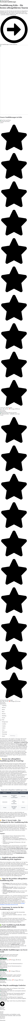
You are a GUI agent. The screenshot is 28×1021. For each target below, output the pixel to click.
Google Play (16, 912)
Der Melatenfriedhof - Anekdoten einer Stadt (10, 414)
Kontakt (2, 1011)
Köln (1, 409)
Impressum (2, 1018)
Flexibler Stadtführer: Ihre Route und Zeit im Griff (12, 904)
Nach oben (2, 1007)
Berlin (1, 959)
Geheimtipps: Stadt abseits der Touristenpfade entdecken (12, 993)
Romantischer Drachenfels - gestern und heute (10, 976)
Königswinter (2, 980)
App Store (8, 912)
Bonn (1, 971)
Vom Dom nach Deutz (5, 121)
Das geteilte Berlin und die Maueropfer (8, 956)
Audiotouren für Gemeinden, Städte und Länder (10, 1015)
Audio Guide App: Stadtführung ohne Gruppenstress (11, 997)
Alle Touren (2, 1009)
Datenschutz (2, 1020)
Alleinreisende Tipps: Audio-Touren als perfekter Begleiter (13, 1000)
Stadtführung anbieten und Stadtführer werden (10, 1014)
